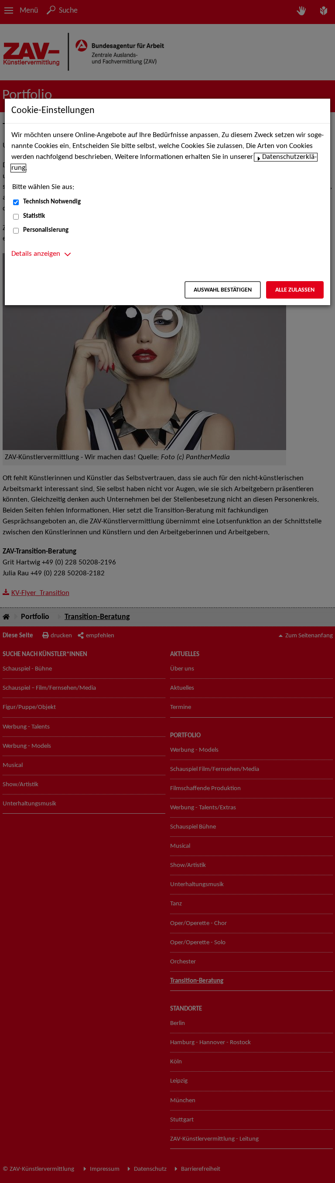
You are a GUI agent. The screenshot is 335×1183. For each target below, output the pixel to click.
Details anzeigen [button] (35, 254)
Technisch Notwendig (52, 202)
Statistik (34, 216)
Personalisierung (45, 230)
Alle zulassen (294, 290)
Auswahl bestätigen (223, 290)
